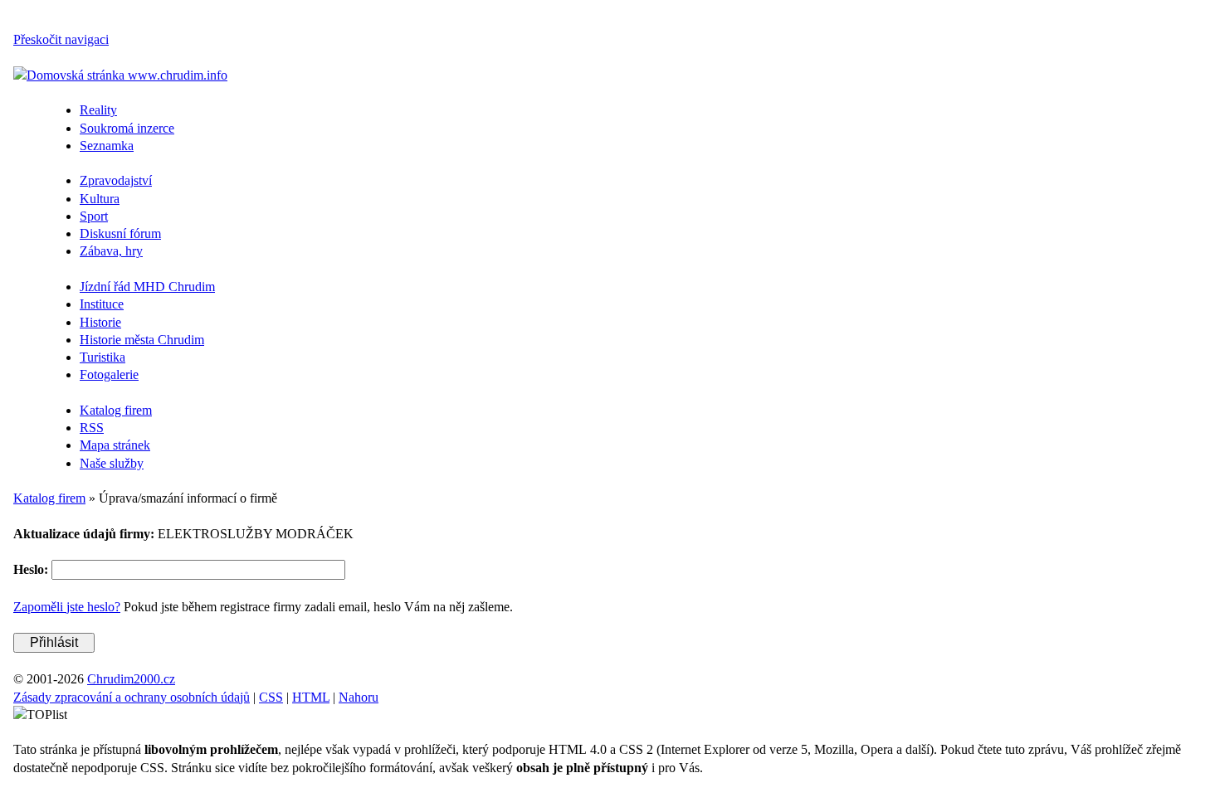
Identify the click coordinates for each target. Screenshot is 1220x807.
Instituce (102, 304)
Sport (94, 216)
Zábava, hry (111, 251)
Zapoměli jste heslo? (66, 607)
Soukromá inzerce (127, 128)
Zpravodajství (116, 180)
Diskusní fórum (120, 233)
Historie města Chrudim (142, 340)
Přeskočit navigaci (61, 39)
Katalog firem (116, 410)
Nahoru (358, 697)
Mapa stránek (115, 445)
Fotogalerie (109, 374)
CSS (271, 697)
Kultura (100, 199)
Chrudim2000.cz (131, 679)
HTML (310, 697)
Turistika (102, 357)
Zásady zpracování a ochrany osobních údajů (131, 697)
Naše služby (112, 463)
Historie (100, 322)
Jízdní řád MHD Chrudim (147, 287)
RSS (92, 428)
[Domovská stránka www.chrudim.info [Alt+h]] (120, 75)
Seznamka (107, 146)
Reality (98, 110)
